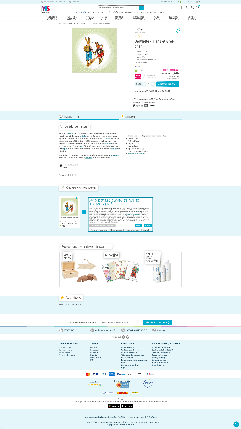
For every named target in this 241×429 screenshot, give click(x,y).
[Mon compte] (192, 7)
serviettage (83, 136)
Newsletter (93, 355)
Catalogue (93, 347)
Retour (123, 363)
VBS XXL (91, 12)
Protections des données (99, 230)
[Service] (183, 7)
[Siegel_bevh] (122, 385)
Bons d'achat (94, 350)
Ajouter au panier (166, 84)
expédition (176, 78)
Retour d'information (159, 365)
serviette (70, 133)
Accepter (147, 226)
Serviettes (82, 23)
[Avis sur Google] (95, 383)
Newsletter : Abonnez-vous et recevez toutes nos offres (90, 322)
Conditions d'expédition (129, 352)
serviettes (88, 158)
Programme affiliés (65, 350)
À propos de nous (65, 347)
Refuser (138, 226)
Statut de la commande (160, 363)
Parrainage (94, 352)
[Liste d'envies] (187, 7)
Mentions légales (116, 230)
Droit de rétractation (127, 358)
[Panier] (196, 7)
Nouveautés (81, 12)
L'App (123, 368)
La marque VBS (64, 352)
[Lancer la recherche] (141, 7)
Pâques (89, 23)
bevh (129, 381)
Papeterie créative (73, 23)
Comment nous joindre (159, 360)
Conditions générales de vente (131, 350)
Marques (153, 12)
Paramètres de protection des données (134, 360)
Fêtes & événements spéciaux (120, 12)
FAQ (91, 360)
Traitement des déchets (67, 355)
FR (199, 2)
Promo (162, 12)
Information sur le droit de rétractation (137, 230)
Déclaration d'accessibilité (129, 365)
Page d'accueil (62, 23)
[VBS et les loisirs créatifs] (46, 9)
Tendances (101, 12)
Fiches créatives (141, 12)
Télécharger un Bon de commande (132, 355)
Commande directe (127, 347)
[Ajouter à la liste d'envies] (177, 30)
